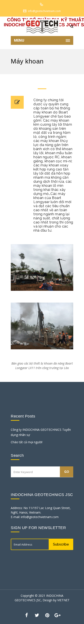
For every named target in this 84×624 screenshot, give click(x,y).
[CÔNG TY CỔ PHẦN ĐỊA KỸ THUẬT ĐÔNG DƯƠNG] (42, 26)
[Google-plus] (57, 615)
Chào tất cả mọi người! (26, 442)
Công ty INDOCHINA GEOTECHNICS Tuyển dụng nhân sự (41, 432)
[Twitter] (37, 615)
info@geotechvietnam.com (44, 11)
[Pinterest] (47, 615)
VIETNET (63, 600)
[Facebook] (26, 615)
